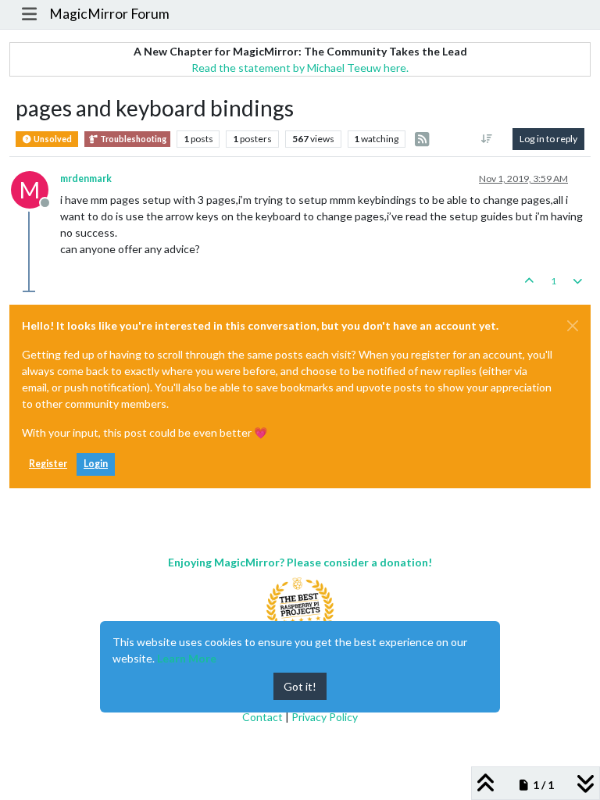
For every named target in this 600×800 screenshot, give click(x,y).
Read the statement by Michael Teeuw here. (300, 67)
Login (96, 464)
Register (48, 464)
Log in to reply (548, 139)
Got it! (300, 686)
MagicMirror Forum (109, 13)
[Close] (573, 326)
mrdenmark (86, 178)
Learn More (186, 658)
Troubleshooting (132, 139)
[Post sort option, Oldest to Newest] (487, 139)
